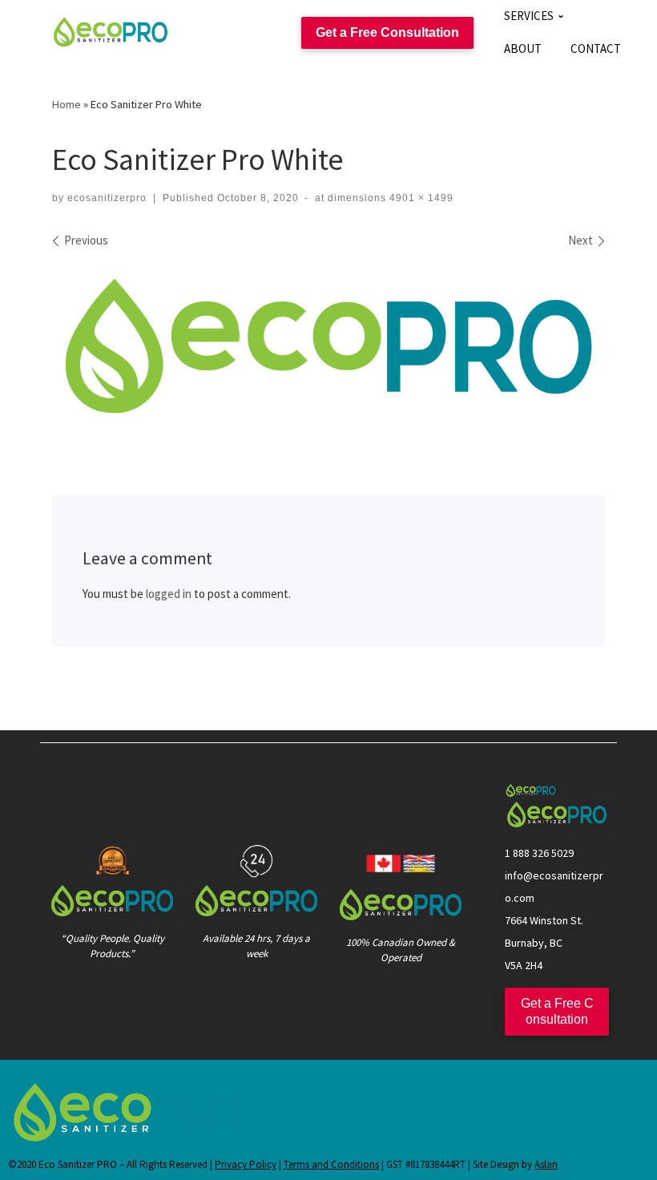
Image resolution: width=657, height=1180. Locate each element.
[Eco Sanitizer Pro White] (328, 345)
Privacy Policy (245, 1164)
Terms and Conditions (331, 1164)
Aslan (546, 1164)
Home (66, 104)
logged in (168, 593)
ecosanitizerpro (107, 198)
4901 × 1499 (419, 198)
